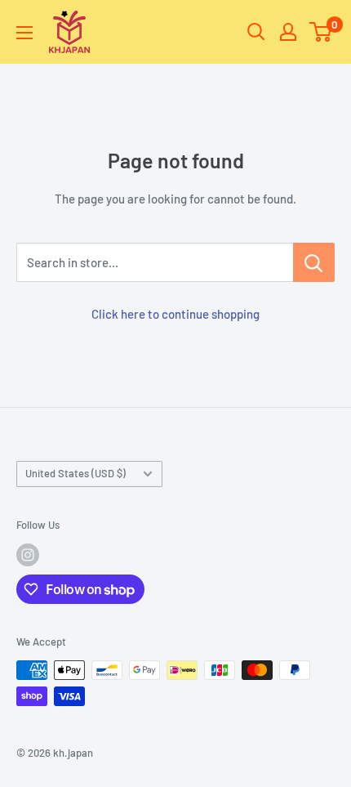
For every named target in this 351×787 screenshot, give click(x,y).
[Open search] (256, 32)
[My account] (288, 32)
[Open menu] (24, 32)
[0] (321, 32)
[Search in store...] (314, 262)
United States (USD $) (75, 473)
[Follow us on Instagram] (27, 554)
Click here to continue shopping (175, 313)
